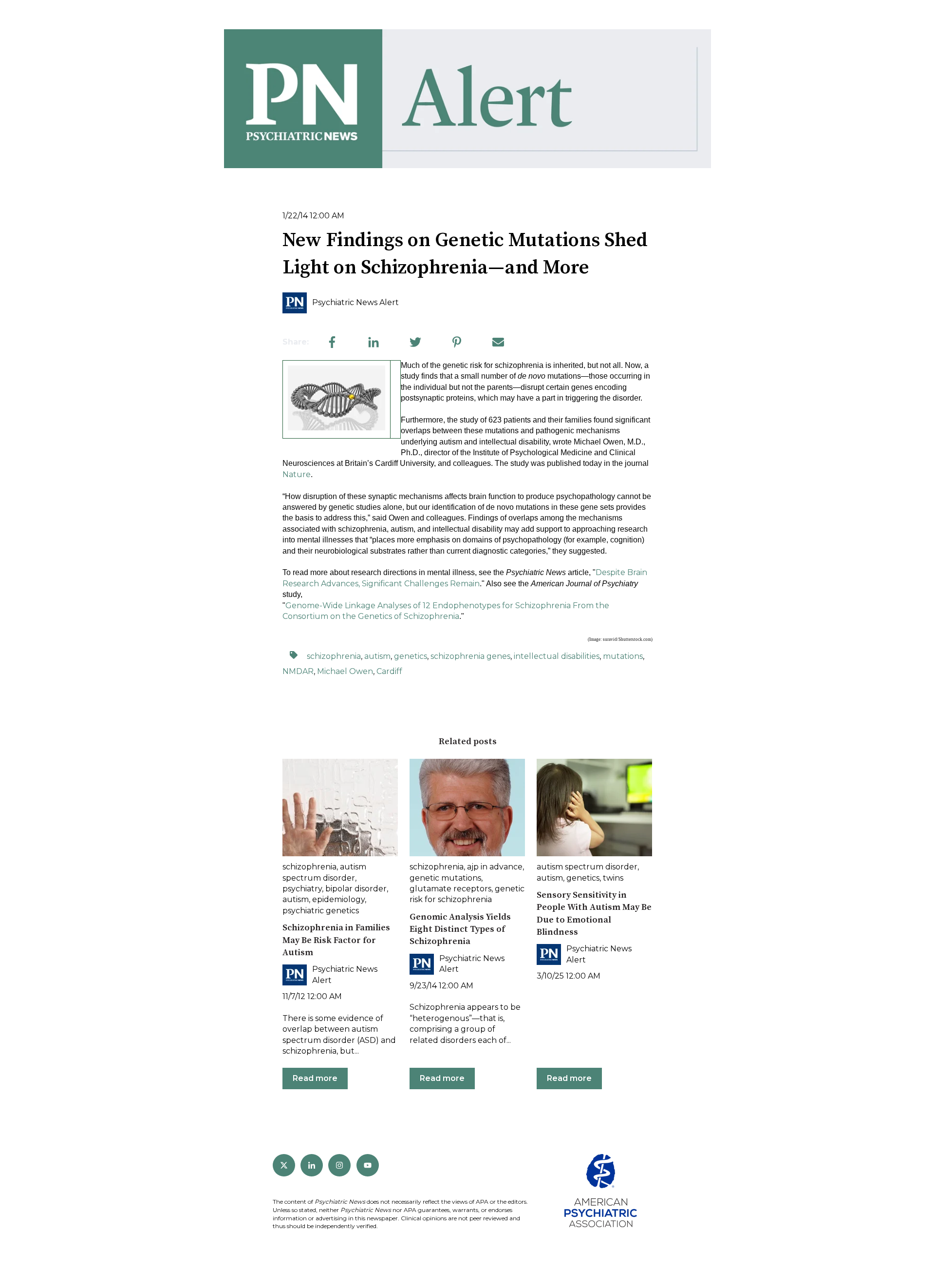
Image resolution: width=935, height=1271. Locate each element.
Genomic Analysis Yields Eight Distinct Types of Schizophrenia (460, 929)
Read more (315, 1078)
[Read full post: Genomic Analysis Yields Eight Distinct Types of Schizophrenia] (467, 807)
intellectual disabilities (556, 656)
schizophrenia (334, 656)
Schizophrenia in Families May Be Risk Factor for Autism (336, 940)
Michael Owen (345, 671)
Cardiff (389, 671)
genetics (410, 656)
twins (613, 878)
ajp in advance (495, 866)
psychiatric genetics (320, 910)
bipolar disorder (356, 888)
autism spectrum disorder (587, 866)
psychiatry (302, 888)
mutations (623, 656)
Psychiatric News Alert (355, 302)
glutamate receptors (450, 888)
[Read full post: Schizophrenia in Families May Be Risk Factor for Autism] (340, 807)
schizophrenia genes (470, 656)
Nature (296, 474)
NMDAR (298, 671)
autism (377, 656)
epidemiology (338, 899)
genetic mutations (445, 878)
